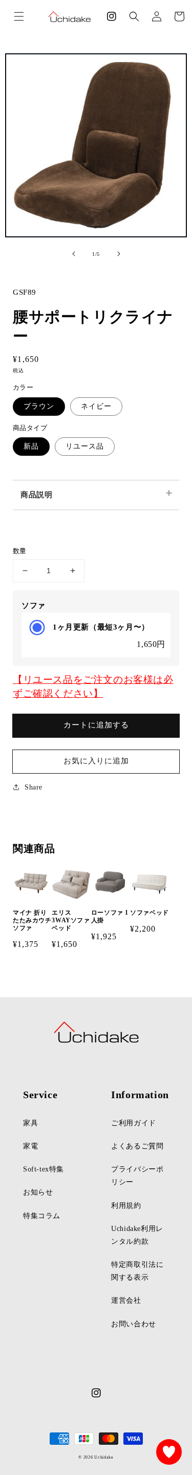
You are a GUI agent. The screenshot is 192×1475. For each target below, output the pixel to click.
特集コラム (41, 1216)
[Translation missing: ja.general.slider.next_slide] (119, 254)
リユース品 (85, 446)
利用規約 (126, 1205)
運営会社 (126, 1300)
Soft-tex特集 (43, 1169)
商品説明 (36, 495)
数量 (20, 551)
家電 (30, 1146)
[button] (134, 16)
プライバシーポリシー (137, 1175)
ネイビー (96, 406)
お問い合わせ (133, 1324)
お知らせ (38, 1192)
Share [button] (33, 787)
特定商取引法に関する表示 (137, 1271)
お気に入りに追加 (96, 761)
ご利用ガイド (133, 1123)
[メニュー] (19, 16)
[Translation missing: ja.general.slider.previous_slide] (73, 254)
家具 (30, 1123)
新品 (31, 446)
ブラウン (39, 406)
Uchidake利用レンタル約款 (137, 1235)
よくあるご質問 (137, 1146)
